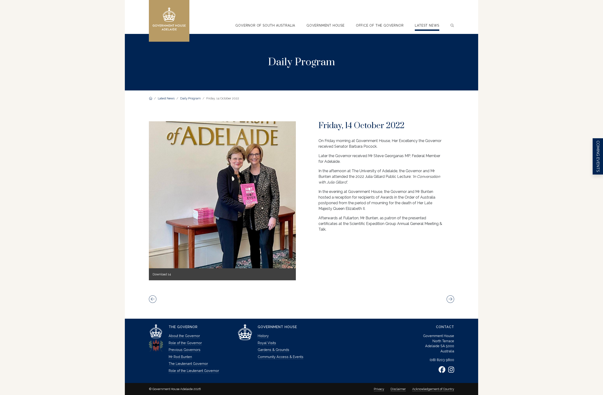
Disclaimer (398, 389)
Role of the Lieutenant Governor (194, 371)
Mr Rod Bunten (180, 357)
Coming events (598, 156)
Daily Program (190, 98)
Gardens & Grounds (273, 350)
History (263, 336)
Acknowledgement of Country (433, 389)
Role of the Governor (185, 343)
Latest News (166, 98)
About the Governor (184, 336)
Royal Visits (267, 343)
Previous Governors (184, 350)
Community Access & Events (280, 357)
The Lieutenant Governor (188, 364)
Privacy (379, 389)
